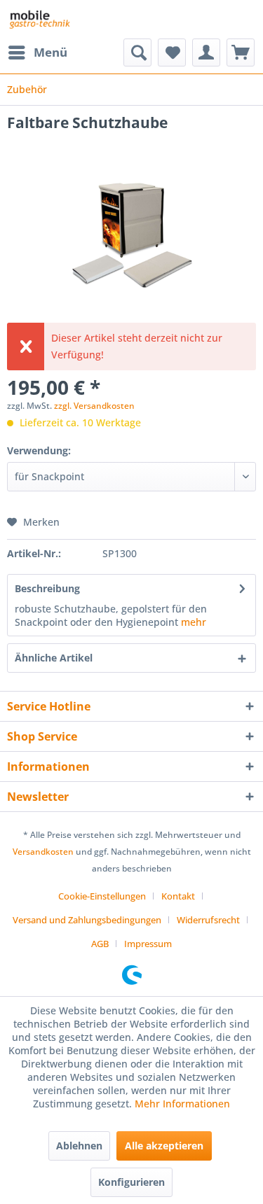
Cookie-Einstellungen (102, 896)
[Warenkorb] (241, 52)
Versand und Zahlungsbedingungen (87, 919)
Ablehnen (79, 1145)
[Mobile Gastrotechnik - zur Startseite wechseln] (39, 19)
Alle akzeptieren (164, 1145)
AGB (100, 943)
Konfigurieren (131, 1182)
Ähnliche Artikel (54, 657)
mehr (193, 622)
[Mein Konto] (206, 52)
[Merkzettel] (172, 52)
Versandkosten (43, 852)
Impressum (148, 943)
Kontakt (178, 896)
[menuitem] (37, 52)
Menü (50, 52)
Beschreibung (47, 588)
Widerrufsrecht (208, 919)
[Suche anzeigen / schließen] (137, 52)
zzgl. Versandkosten (94, 406)
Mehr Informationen (182, 1103)
